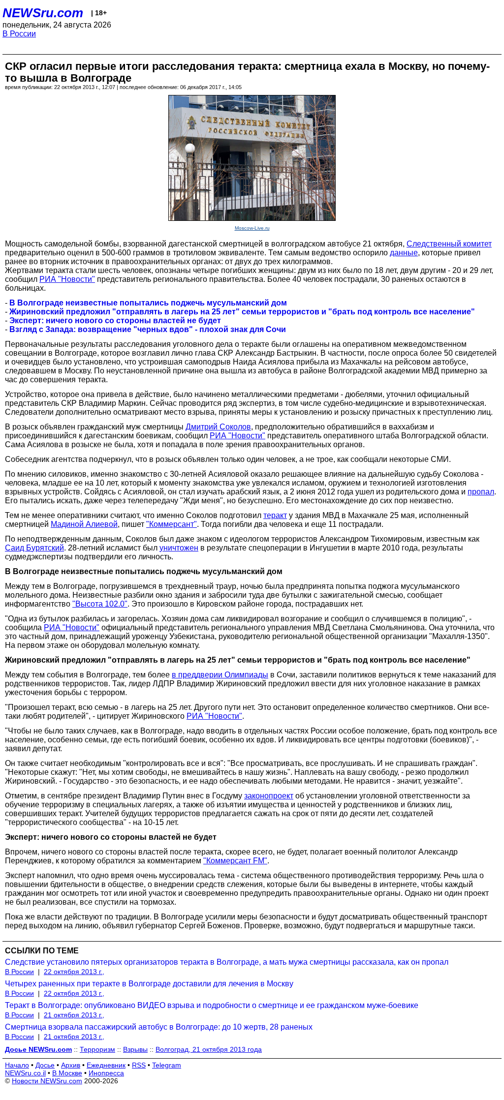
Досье (45, 1065)
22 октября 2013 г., (74, 972)
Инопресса (106, 1073)
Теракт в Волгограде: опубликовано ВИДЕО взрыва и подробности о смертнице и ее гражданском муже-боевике (211, 1005)
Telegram (166, 1065)
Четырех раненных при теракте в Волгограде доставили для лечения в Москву (149, 983)
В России (19, 34)
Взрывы (135, 1049)
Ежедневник (106, 1065)
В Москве (67, 1073)
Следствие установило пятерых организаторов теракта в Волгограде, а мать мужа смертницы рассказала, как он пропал (226, 962)
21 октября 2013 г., (74, 1015)
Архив (70, 1065)
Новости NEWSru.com (47, 1081)
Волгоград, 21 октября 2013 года (209, 1049)
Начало (17, 1065)
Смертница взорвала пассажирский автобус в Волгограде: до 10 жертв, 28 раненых (159, 1027)
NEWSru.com (42, 12)
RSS (139, 1065)
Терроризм (97, 1049)
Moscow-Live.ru (252, 228)
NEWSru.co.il (25, 1073)
